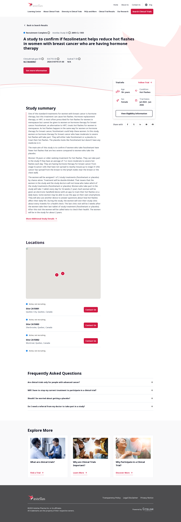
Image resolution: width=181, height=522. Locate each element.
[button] (90, 382)
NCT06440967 (29, 61)
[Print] (152, 124)
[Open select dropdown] (146, 5)
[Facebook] (127, 124)
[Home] (35, 5)
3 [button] (56, 274)
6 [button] (62, 273)
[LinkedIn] (140, 124)
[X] (134, 124)
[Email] (146, 124)
